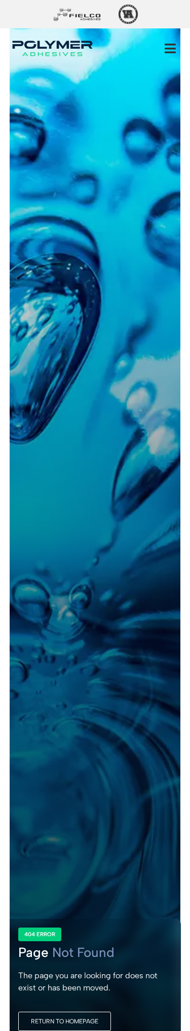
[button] (170, 48)
